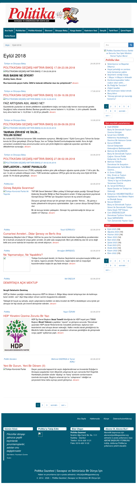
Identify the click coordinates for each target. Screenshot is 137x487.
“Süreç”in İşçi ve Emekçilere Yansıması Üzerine (119, 181)
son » (63, 405)
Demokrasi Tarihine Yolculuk (119, 215)
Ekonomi (48, 30)
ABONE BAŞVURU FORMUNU (117, 440)
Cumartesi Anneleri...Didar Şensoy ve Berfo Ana (32, 233)
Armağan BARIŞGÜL (66, 250)
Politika (7, 229)
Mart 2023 (111, 239)
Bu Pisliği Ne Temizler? (117, 85)
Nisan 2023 (112, 237)
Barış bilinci (112, 93)
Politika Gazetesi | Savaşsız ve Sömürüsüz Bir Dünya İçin (76, 478)
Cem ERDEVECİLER (116, 212)
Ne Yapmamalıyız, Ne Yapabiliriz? (23, 254)
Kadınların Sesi (90, 30)
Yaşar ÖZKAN (69, 311)
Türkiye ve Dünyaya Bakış (15, 63)
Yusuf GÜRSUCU (67, 229)
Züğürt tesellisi (113, 88)
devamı (75, 83)
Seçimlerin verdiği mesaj (117, 74)
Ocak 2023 (112, 245)
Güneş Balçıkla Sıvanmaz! (18, 188)
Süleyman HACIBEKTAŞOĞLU (120, 193)
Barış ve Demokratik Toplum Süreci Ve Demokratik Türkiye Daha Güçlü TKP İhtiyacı (119, 207)
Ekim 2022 (111, 253)
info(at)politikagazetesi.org (88, 474)
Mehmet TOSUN (114, 161)
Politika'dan (21, 30)
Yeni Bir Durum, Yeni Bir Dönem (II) (24, 366)
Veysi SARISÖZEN (115, 218)
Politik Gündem (10, 359)
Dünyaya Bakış (61, 30)
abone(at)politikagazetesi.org (116, 435)
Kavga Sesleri (76, 30)
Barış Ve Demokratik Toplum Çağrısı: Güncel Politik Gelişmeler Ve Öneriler (119, 156)
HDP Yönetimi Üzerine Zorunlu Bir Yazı (26, 316)
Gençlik (103, 30)
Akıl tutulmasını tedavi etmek (119, 90)
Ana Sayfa (9, 30)
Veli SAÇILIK (69, 278)
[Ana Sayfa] (44, 16)
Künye (106, 418)
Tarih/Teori (113, 30)
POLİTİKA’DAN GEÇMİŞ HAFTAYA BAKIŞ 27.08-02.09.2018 (39, 159)
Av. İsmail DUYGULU (116, 185)
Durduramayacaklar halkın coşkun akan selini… (118, 81)
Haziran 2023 (113, 234)
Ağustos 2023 (113, 231)
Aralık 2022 (112, 247)
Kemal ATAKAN (113, 143)
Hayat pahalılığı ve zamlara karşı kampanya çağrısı (118, 70)
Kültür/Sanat (10, 36)
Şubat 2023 (112, 242)
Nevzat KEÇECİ (114, 202)
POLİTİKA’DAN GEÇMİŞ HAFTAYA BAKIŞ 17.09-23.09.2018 (39, 67)
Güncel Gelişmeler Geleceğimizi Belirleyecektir (119, 147)
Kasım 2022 (112, 250)
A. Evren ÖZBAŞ (114, 172)
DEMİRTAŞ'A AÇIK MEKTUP (20, 282)
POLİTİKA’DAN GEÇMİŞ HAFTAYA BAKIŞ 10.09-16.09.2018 (39, 95)
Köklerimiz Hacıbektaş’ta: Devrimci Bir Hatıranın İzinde (119, 139)
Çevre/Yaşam (126, 30)
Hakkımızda (95, 418)
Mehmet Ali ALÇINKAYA (117, 151)
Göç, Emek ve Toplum (116, 175)
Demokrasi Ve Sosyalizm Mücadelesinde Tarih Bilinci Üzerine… (118, 167)
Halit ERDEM (112, 127)
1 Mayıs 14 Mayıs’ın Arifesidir (119, 77)
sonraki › (54, 405)
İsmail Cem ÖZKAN (115, 135)
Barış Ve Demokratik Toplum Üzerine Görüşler (119, 131)
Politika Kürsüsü (35, 30)
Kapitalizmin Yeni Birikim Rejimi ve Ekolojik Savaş (120, 198)
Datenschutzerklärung (122, 418)
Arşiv (7, 45)
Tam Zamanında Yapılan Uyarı (120, 220)
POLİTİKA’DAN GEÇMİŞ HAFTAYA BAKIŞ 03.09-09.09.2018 (39, 124)
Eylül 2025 (111, 229)
